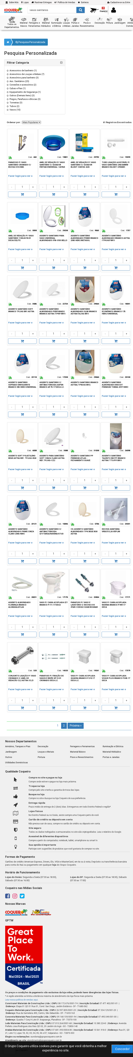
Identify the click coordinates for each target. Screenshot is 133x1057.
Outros (8, 757)
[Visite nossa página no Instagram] (14, 897)
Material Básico (78, 752)
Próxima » (76, 725)
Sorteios (84, 2)
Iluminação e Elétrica (113, 746)
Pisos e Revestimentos (81, 757)
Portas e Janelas (111, 757)
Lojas (26, 2)
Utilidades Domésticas (16, 762)
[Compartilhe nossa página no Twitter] (22, 897)
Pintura (41, 757)
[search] (56, 10)
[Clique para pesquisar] (80, 10)
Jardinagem (11, 752)
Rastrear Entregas (43, 2)
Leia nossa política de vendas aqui (21, 1000)
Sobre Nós (13, 2)
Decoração (43, 746)
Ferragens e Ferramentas (82, 746)
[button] (11, 22)
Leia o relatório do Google (109, 832)
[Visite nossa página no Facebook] (7, 897)
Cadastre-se (120, 2)
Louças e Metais (46, 752)
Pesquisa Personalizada (31, 42)
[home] (13, 9)
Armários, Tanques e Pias (17, 746)
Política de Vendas (66, 2)
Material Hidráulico (112, 752)
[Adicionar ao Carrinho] (22, 194)
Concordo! (122, 1049)
